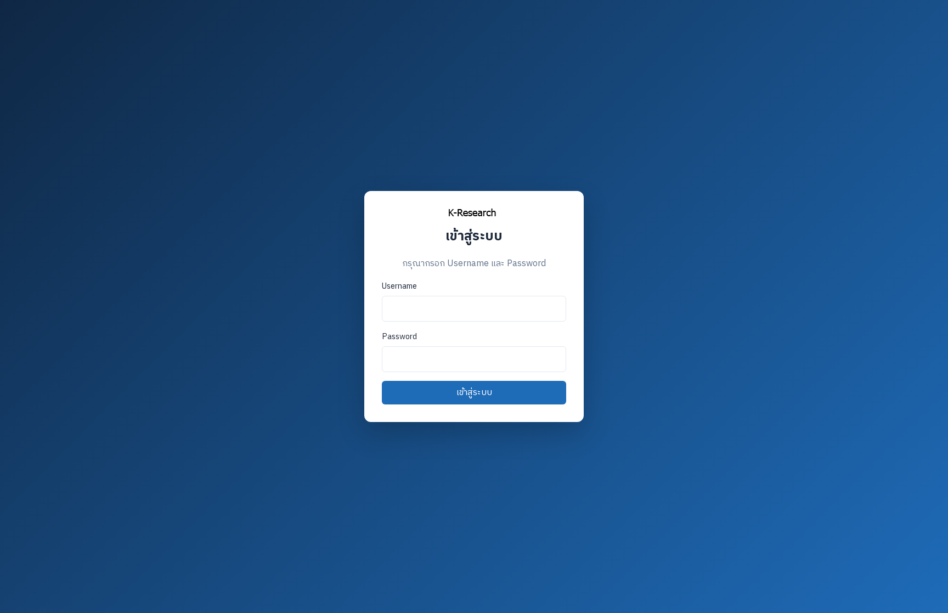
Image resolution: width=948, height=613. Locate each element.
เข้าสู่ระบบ (474, 392)
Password (399, 337)
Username (399, 286)
